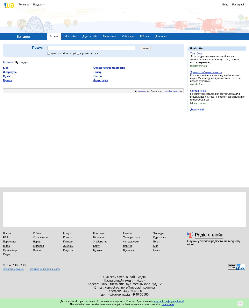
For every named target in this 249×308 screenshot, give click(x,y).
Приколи (68, 241)
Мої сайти (70, 36)
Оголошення (40, 237)
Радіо (6, 254)
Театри (97, 76)
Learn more (168, 304)
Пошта (7, 233)
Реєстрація (238, 4)
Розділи (37, 4)
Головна (24, 4)
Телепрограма (131, 237)
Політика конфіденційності (44, 269)
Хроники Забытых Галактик (206, 72)
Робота (37, 233)
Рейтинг (144, 36)
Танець (97, 72)
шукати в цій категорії (64, 53)
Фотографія (100, 80)
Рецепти (68, 250)
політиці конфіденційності (168, 301)
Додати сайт (89, 36)
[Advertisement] (217, 139)
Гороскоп (98, 237)
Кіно (6, 67)
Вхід (225, 4)
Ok (240, 303)
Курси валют (160, 237)
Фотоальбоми (131, 241)
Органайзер (10, 250)
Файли (37, 250)
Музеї (6, 76)
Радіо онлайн (209, 234)
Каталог (54, 36)
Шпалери (38, 245)
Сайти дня (128, 36)
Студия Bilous (198, 90)
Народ (36, 241)
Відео (6, 245)
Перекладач (10, 241)
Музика (7, 80)
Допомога (161, 36)
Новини (127, 245)
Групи (156, 250)
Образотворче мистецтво (109, 67)
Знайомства (100, 241)
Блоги (156, 241)
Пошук (67, 233)
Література (10, 72)
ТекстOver (196, 53)
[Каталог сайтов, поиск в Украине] (236, 265)
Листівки (68, 245)
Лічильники (109, 36)
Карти (96, 245)
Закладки (158, 233)
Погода (67, 237)
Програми (98, 233)
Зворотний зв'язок (13, 269)
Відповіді (128, 250)
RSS (5, 237)
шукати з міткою (89, 53)
